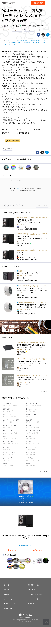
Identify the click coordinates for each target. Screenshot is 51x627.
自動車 (28, 416)
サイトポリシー (9, 599)
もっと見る (43, 391)
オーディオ (38, 405)
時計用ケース (35, 449)
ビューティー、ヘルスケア (11, 420)
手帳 (9, 427)
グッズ (13, 411)
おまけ (28, 443)
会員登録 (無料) (38, 3)
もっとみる (43, 471)
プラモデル (15, 443)
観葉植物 (36, 427)
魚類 (27, 454)
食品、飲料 (29, 420)
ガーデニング (29, 427)
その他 (28, 463)
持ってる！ (13, 550)
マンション (6, 465)
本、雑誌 (28, 436)
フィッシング (12, 416)
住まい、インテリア (9, 452)
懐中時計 (28, 449)
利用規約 (6, 594)
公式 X (31, 604)
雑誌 (31, 438)
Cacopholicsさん (12, 26)
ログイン (19, 188)
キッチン (28, 405)
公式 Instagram (9, 608)
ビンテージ (36, 411)
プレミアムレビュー (34, 585)
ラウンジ (6, 585)
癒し (11, 422)
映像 (33, 405)
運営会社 (6, 590)
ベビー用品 (29, 458)
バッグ (13, 449)
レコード (8, 438)
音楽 (4, 436)
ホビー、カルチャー (9, 441)
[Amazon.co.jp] (12, 141)
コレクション (30, 441)
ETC (32, 416)
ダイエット (6, 422)
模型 (4, 443)
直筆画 (36, 433)
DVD (4, 411)
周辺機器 (15, 405)
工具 (35, 416)
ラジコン (8, 443)
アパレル (5, 449)
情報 (27, 465)
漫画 (27, 438)
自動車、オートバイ (32, 414)
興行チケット (6, 460)
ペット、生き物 (30, 452)
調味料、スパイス (31, 422)
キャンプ (5, 416)
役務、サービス (34, 465)
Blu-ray (8, 411)
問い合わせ (31, 590)
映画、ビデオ (7, 409)
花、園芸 (28, 425)
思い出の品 (14, 438)
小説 (34, 438)
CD (4, 438)
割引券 (13, 460)
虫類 (31, 454)
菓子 (38, 422)
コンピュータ (7, 403)
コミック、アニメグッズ (33, 430)
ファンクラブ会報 (12, 433)
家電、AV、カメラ (31, 403)
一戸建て (12, 465)
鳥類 (34, 454)
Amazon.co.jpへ (26, 545)
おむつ (28, 460)
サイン (5, 433)
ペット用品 (12, 454)
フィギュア (29, 411)
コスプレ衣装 (29, 433)
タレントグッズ (7, 430)
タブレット (9, 405)
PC (4, 405)
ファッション (7, 447)
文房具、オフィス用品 (9, 425)
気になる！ (39, 550)
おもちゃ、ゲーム (31, 409)
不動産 (5, 463)
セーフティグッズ (35, 460)
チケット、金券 (7, 458)
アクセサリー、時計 (32, 447)
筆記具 (5, 427)
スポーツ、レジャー (9, 414)
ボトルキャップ (35, 443)
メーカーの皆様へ (33, 599)
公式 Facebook (10, 604)
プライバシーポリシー (35, 594)
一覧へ (28, 398)
